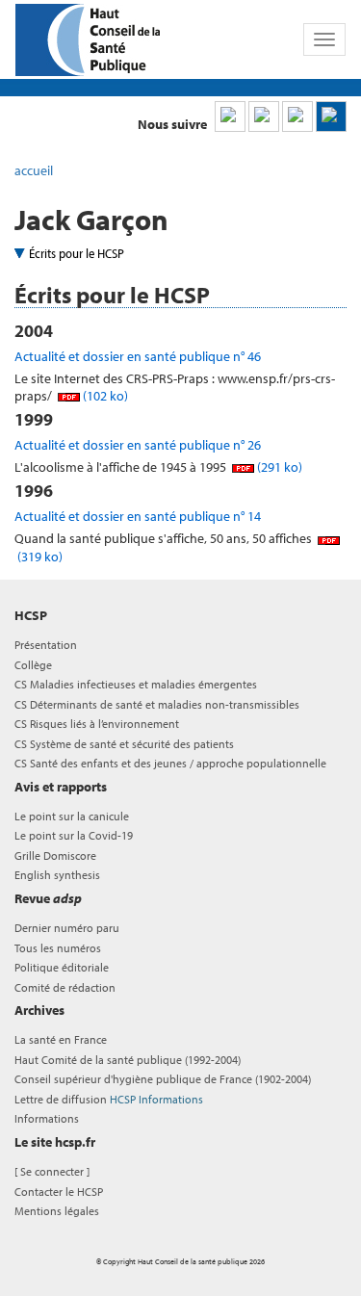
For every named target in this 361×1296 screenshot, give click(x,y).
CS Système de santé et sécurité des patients (124, 744)
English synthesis (57, 875)
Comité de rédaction (65, 987)
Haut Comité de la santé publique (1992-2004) (127, 1059)
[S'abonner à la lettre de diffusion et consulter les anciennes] (331, 116)
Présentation (45, 644)
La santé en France (60, 1039)
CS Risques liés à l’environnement (96, 723)
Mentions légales (56, 1211)
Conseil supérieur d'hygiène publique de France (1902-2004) (162, 1079)
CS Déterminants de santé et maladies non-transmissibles (156, 704)
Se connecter (52, 1171)
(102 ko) (104, 395)
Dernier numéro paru (66, 927)
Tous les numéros (57, 948)
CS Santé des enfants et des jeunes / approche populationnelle (170, 763)
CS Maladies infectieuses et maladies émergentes (135, 684)
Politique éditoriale (61, 967)
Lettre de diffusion (108, 1099)
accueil (33, 170)
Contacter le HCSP (58, 1191)
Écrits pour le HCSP (76, 253)
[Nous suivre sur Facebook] (297, 116)
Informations (46, 1118)
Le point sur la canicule (71, 816)
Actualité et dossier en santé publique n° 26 (137, 445)
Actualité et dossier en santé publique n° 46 (137, 356)
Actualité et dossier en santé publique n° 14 (137, 516)
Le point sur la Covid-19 (73, 835)
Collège (33, 665)
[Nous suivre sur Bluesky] (263, 116)
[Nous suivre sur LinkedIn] (230, 116)
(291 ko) (278, 467)
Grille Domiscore (55, 855)
